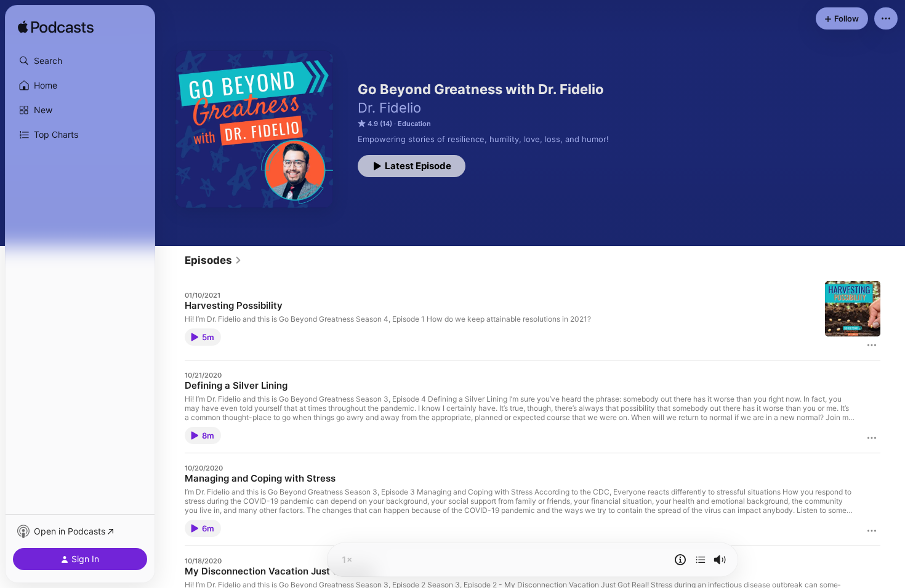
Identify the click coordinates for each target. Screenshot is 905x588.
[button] (80, 60)
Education (414, 123)
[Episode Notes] (680, 559)
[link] (213, 260)
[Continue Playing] (700, 559)
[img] (56, 28)
